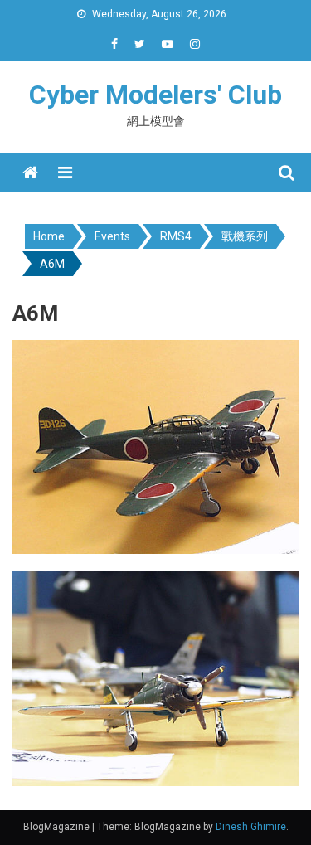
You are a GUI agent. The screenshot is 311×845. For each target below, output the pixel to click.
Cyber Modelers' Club (155, 94)
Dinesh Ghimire (251, 827)
